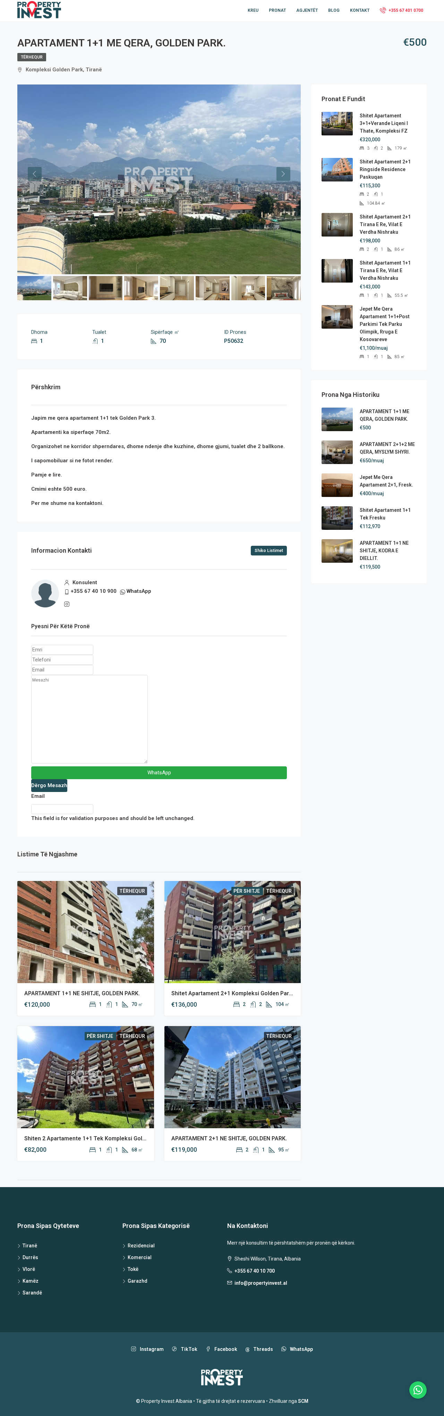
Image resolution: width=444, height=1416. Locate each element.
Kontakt (359, 10)
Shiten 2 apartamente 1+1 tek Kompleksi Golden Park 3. (97, 1138)
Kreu (253, 10)
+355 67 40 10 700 (254, 1271)
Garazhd (137, 1281)
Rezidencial (141, 1245)
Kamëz (31, 1281)
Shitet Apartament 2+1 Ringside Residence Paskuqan (385, 169)
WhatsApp (139, 591)
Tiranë (30, 1245)
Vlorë (29, 1269)
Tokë (133, 1269)
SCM (303, 1401)
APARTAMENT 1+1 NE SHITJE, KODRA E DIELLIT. (384, 550)
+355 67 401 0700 (405, 10)
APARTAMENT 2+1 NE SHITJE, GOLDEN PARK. (229, 1138)
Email (38, 796)
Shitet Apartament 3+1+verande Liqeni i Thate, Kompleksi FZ (384, 123)
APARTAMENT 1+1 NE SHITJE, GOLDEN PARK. (82, 993)
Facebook (225, 1349)
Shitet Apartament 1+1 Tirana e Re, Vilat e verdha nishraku (385, 270)
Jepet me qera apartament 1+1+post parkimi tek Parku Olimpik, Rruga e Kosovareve (385, 324)
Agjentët (307, 10)
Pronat (277, 10)
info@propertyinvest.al (260, 1283)
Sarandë (32, 1292)
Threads (262, 1349)
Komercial (140, 1257)
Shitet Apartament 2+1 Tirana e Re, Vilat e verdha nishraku (385, 224)
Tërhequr (32, 57)
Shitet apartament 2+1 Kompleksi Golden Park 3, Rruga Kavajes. (254, 993)
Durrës (30, 1257)
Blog (334, 10)
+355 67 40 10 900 (94, 591)
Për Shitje (247, 891)
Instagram (151, 1349)
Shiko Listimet (269, 550)
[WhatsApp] (418, 1390)
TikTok (188, 1349)
